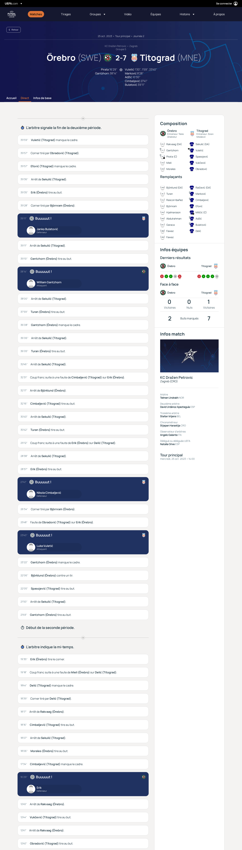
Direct (25, 98)
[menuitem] (41, 14)
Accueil (11, 98)
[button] (98, 14)
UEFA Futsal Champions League (11, 14)
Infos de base (42, 98)
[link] (36, 14)
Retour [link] (15, 29)
